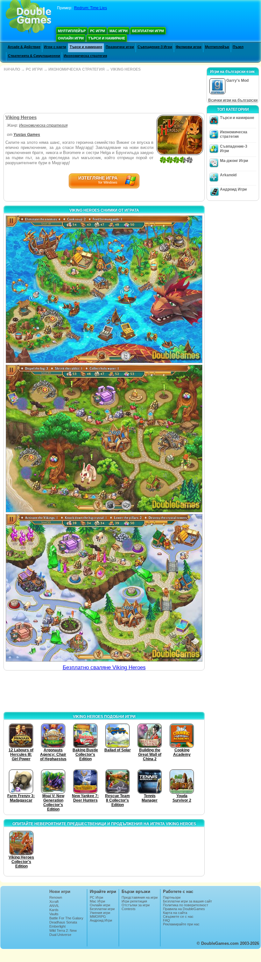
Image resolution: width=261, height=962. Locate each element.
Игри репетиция (134, 901)
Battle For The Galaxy (66, 918)
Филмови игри (188, 47)
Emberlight (57, 926)
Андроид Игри (233, 189)
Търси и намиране (106, 38)
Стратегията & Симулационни (34, 56)
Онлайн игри (71, 38)
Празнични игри (120, 47)
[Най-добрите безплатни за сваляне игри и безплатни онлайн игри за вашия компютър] (28, 17)
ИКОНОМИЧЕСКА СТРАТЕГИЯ (76, 69)
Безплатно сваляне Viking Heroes (104, 667)
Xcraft (54, 901)
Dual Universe (60, 935)
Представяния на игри (140, 897)
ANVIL (54, 906)
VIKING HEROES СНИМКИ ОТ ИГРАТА (104, 210)
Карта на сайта (175, 913)
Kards (54, 910)
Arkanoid (228, 175)
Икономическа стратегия (85, 56)
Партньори (171, 897)
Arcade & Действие (24, 47)
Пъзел (238, 47)
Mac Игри (118, 31)
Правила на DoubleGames (184, 909)
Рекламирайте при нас (181, 924)
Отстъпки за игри (136, 905)
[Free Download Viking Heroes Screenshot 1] (104, 289)
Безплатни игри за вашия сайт (187, 901)
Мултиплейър (72, 31)
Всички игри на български (232, 100)
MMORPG (98, 916)
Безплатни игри (148, 31)
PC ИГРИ (34, 69)
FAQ (166, 920)
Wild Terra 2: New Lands (63, 932)
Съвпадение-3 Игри (155, 47)
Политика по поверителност (185, 905)
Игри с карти (55, 47)
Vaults (54, 914)
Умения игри (100, 913)
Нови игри (59, 891)
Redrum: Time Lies (90, 8)
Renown (55, 897)
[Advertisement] (103, 92)
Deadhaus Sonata (63, 922)
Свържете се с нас (178, 916)
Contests (129, 909)
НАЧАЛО (12, 69)
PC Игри (97, 31)
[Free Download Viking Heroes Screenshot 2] (104, 438)
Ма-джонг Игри (234, 160)
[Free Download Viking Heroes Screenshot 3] (104, 588)
